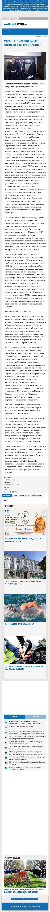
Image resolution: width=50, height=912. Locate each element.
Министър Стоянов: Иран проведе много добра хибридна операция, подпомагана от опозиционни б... (26, 733)
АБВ (4, 500)
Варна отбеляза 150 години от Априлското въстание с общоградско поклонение (23, 890)
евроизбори (37, 496)
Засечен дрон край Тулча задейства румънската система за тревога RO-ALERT (26, 722)
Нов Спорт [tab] (35, 717)
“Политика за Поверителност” (20, 8)
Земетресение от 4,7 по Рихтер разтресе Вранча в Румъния (25, 768)
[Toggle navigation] (7, 31)
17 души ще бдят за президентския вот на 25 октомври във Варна (24, 582)
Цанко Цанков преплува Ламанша (19, 624)
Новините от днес (41, 36)
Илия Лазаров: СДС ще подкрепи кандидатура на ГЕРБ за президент (27, 758)
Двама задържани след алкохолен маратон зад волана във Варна (24, 667)
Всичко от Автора (10, 492)
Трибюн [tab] (14, 717)
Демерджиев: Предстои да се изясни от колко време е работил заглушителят (27, 737)
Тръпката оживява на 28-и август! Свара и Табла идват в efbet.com (25, 742)
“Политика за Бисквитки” (37, 8)
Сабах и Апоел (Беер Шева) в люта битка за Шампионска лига (26, 747)
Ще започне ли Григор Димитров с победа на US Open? (27, 763)
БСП (15, 496)
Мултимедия (14, 19)
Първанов (24, 496)
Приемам (36, 10)
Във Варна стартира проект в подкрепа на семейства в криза (23, 539)
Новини (5, 19)
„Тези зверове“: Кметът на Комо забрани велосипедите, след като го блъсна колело (25, 752)
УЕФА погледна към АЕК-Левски (22, 726)
